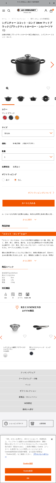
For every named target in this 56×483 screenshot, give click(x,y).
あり (8, 180)
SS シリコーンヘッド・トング (40, 347)
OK (28, 478)
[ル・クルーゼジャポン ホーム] (27, 11)
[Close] (54, 3)
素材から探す (28, 409)
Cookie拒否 (28, 471)
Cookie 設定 (28, 463)
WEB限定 (28, 403)
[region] (28, 459)
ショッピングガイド (16, 423)
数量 (4, 151)
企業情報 (42, 423)
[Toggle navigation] (3, 11)
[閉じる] (52, 439)
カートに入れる (28, 203)
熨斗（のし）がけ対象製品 (40, 19)
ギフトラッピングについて (39, 193)
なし (20, 180)
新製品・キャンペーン (28, 397)
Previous (6, 3)
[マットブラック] (11, 118)
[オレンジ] (17, 118)
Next (50, 3)
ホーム (4, 19)
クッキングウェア (28, 372)
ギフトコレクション (19, 19)
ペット (28, 385)
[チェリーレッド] (4, 118)
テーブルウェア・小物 (28, 379)
